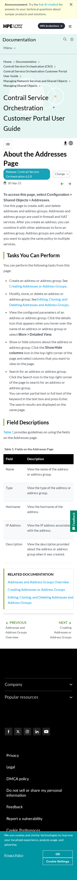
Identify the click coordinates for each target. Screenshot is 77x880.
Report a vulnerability (24, 819)
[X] (18, 732)
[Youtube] (46, 732)
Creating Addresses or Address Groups (38, 286)
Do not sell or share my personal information (34, 793)
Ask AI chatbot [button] (48, 4)
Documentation (19, 39)
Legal (10, 767)
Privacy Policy (13, 855)
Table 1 (8, 432)
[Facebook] (8, 732)
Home (7, 61)
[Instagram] (27, 732)
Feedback (14, 807)
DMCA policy (17, 779)
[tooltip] (65, 143)
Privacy (12, 756)
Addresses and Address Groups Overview (38, 582)
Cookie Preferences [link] (23, 830)
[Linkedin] (37, 732)
